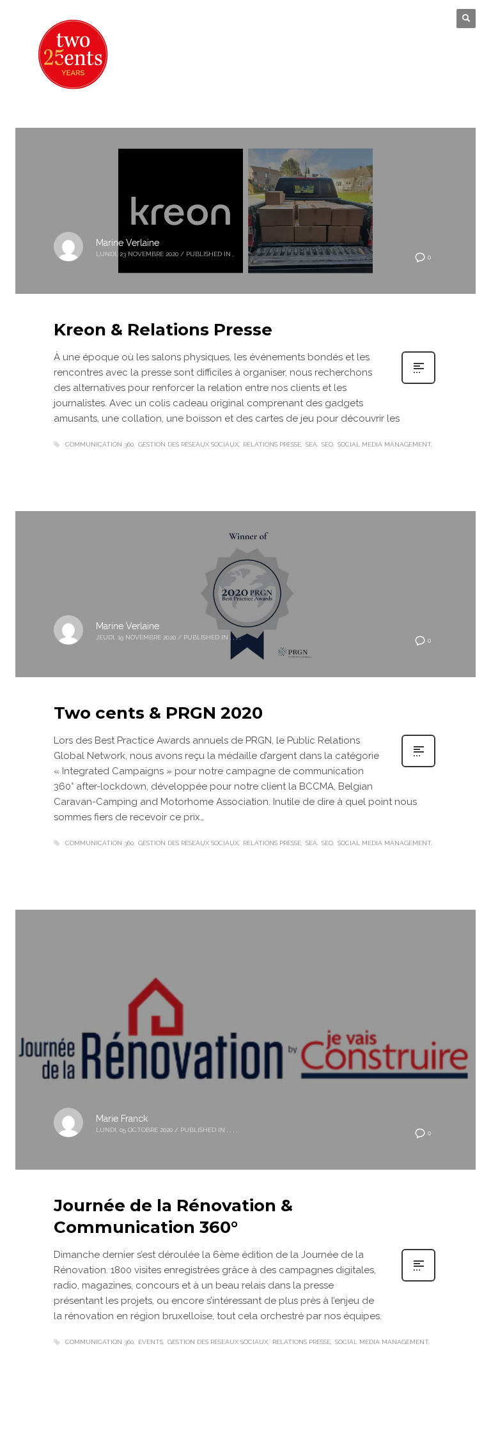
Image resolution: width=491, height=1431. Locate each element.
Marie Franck (122, 1118)
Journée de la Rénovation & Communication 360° (173, 1216)
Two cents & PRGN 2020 (158, 713)
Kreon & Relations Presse (163, 329)
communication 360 (99, 444)
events (150, 1341)
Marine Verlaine (127, 243)
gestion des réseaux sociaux (188, 444)
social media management (384, 444)
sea (311, 444)
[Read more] (418, 383)
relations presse (272, 444)
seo (327, 444)
